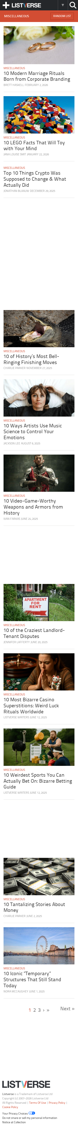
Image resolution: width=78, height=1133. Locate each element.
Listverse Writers (16, 717)
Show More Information (63, 5)
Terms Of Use (37, 1102)
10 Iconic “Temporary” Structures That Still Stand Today (32, 979)
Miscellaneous (14, 68)
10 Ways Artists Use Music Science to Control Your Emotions (33, 432)
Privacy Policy (57, 1102)
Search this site (73, 5)
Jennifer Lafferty (17, 642)
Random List (62, 16)
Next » (67, 1009)
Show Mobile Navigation (6, 5)
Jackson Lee (12, 443)
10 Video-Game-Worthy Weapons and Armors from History (33, 507)
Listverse (8, 1094)
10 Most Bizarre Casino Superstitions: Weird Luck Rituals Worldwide (31, 706)
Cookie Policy (10, 1107)
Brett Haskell (14, 85)
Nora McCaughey (16, 991)
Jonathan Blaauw (16, 191)
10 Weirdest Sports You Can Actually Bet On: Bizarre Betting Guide (38, 781)
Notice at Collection (14, 1122)
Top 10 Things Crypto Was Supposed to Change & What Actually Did (35, 179)
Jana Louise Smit (15, 154)
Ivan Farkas (12, 519)
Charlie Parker (15, 368)
